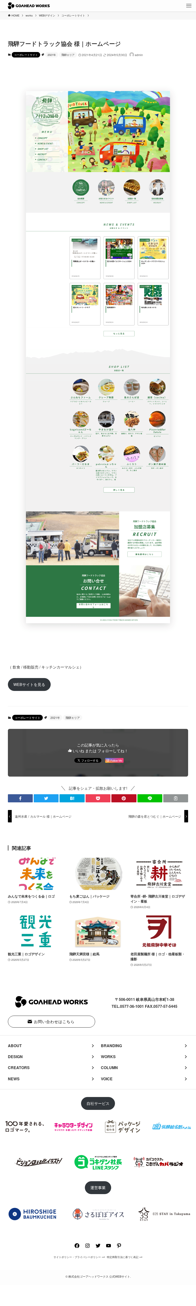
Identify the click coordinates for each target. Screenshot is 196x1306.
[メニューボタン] (189, 5)
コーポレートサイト (26, 55)
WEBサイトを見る (29, 684)
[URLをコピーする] (175, 798)
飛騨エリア (68, 55)
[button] (20, 798)
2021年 (52, 55)
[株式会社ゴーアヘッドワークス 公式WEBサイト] (29, 5)
